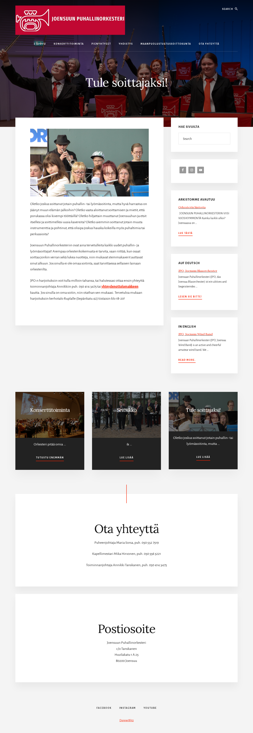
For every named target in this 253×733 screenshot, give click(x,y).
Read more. (187, 360)
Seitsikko (127, 410)
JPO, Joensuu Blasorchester (197, 271)
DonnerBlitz (126, 720)
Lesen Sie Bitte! (190, 297)
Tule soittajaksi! (203, 410)
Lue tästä (185, 233)
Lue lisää (127, 457)
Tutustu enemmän (50, 457)
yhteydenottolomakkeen (119, 286)
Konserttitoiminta (50, 410)
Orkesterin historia (192, 207)
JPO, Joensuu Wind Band (195, 334)
